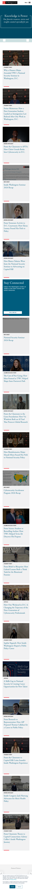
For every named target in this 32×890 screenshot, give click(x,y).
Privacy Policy (13, 879)
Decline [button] (19, 886)
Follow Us (12, 312)
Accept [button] (12, 886)
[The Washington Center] (10, 2)
